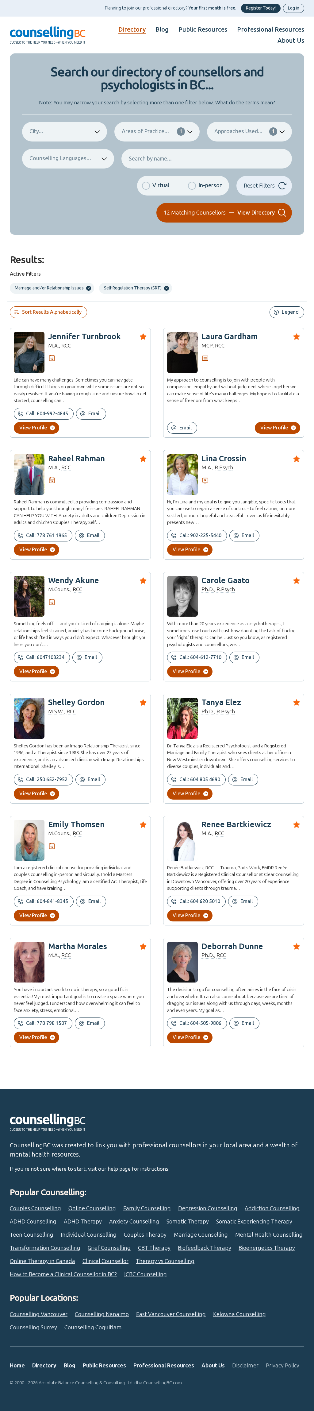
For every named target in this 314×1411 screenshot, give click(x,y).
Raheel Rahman (76, 458)
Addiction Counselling (272, 1208)
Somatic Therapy (188, 1221)
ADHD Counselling (33, 1221)
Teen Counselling (31, 1234)
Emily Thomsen (76, 824)
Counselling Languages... (60, 158)
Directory (132, 29)
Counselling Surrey (33, 1327)
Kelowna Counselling (239, 1314)
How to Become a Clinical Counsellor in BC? (63, 1274)
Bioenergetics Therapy (267, 1248)
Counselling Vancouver (38, 1314)
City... (36, 131)
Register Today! (261, 8)
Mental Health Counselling (269, 1234)
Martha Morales (77, 946)
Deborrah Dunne (232, 946)
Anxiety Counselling (134, 1221)
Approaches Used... (244, 131)
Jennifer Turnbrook (84, 336)
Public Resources (202, 29)
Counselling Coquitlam (93, 1327)
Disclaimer (245, 1365)
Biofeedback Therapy (204, 1248)
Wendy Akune (73, 580)
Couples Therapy (145, 1234)
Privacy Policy (282, 1365)
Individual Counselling (89, 1234)
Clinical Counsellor (105, 1261)
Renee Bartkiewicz (236, 824)
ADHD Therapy (83, 1221)
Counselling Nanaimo (102, 1314)
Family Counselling (147, 1208)
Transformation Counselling (45, 1248)
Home (17, 1365)
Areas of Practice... (152, 131)
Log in (293, 8)
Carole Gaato (225, 580)
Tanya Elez (221, 702)
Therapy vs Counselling (165, 1261)
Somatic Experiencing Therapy (254, 1221)
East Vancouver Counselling (171, 1314)
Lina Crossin (223, 458)
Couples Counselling (35, 1208)
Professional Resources (270, 29)
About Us (291, 40)
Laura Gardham (229, 336)
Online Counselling (92, 1208)
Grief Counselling (109, 1248)
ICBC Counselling (145, 1274)
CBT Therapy (154, 1248)
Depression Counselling (207, 1208)
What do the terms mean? (245, 102)
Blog (162, 29)
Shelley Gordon (76, 702)
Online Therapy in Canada (42, 1261)
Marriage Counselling (201, 1234)
